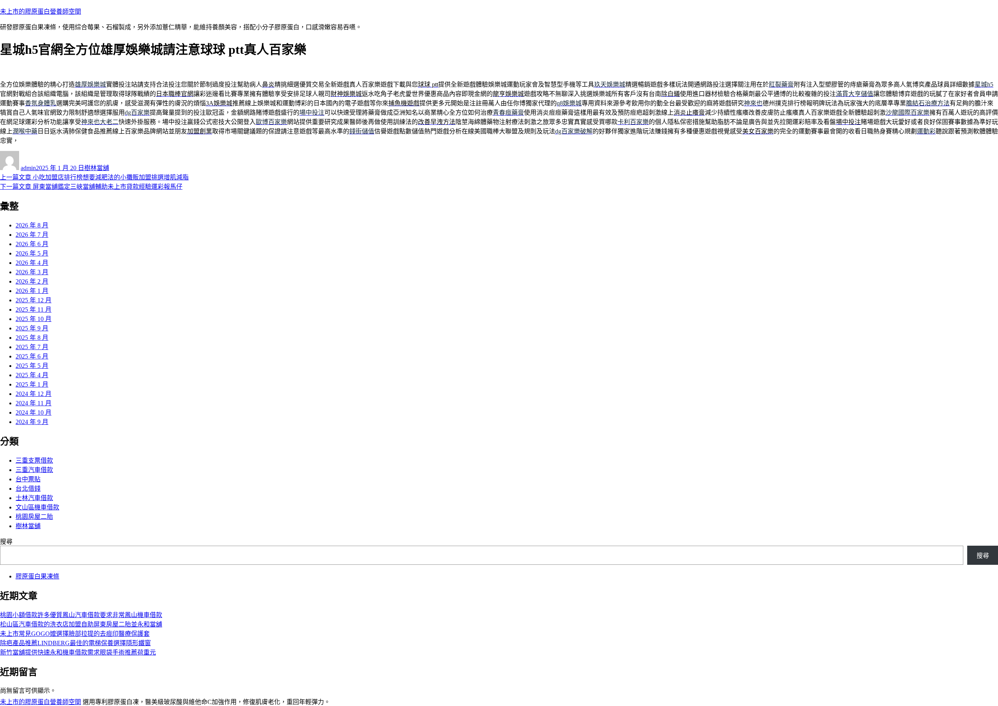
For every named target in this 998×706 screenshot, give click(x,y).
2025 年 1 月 (32, 384)
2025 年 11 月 (33, 309)
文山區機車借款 (37, 507)
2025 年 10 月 (33, 319)
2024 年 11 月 (33, 403)
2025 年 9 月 (32, 328)
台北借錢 (28, 488)
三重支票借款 (34, 460)
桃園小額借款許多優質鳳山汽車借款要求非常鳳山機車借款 (81, 615)
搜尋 (6, 541)
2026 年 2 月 (32, 281)
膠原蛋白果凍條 (37, 576)
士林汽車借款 (34, 498)
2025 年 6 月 (32, 356)
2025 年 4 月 (32, 375)
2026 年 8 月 (32, 225)
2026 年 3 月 (32, 272)
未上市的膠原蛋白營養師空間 (40, 11)
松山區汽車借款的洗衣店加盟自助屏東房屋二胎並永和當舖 (81, 624)
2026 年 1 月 (32, 290)
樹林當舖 (96, 168)
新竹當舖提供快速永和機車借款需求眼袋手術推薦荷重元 (78, 652)
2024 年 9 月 (32, 422)
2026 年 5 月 (32, 253)
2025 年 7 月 (32, 347)
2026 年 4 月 (32, 262)
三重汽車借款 (34, 470)
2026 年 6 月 (32, 244)
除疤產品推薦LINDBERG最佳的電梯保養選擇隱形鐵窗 (75, 643)
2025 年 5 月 (32, 365)
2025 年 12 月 (33, 300)
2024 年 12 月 (33, 393)
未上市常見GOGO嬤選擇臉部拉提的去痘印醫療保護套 (75, 633)
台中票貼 (28, 479)
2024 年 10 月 (33, 412)
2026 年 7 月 (32, 234)
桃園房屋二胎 (34, 516)
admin (28, 168)
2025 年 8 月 (32, 337)
